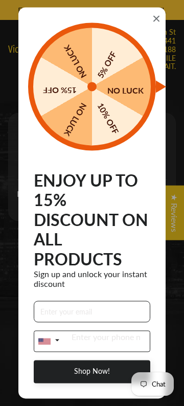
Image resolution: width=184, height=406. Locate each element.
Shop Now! (92, 371)
